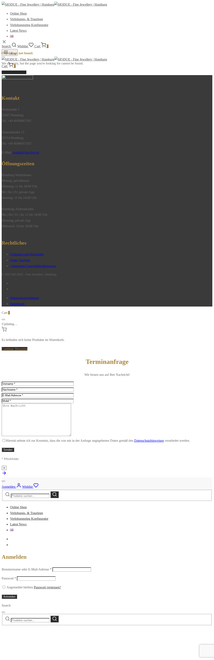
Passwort (9, 578)
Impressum (17, 303)
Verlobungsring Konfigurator (29, 25)
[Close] (3, 319)
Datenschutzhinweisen (149, 440)
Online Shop (18, 13)
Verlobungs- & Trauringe (26, 19)
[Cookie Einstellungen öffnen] (33, 655)
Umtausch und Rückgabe (26, 254)
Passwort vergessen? (47, 587)
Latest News (18, 30)
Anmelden (9, 596)
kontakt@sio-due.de (26, 152)
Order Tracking (20, 260)
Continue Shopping (14, 349)
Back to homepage (14, 72)
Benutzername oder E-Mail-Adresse (27, 569)
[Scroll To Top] (4, 474)
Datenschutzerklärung (24, 298)
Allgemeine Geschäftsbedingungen (33, 266)
